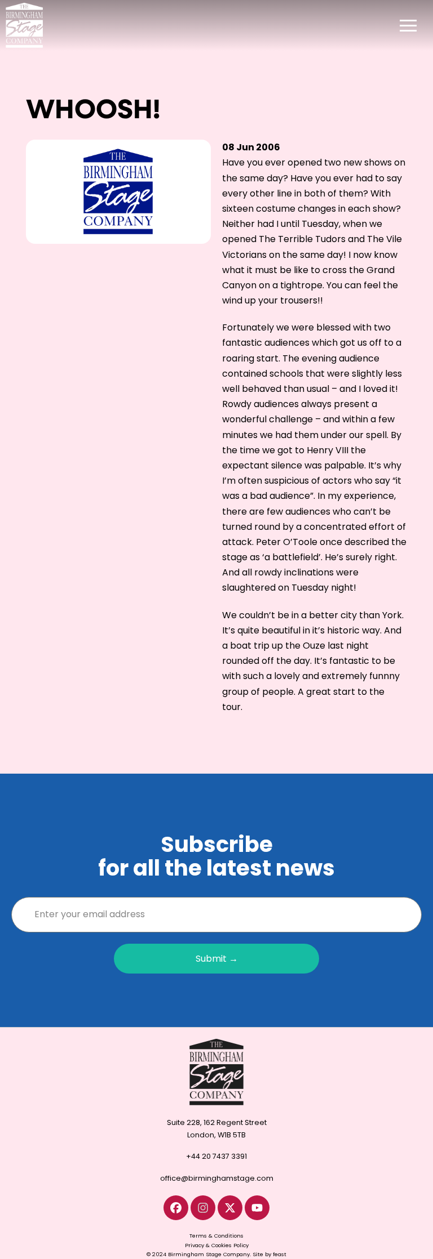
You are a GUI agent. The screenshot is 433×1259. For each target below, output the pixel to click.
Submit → (217, 958)
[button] (408, 25)
